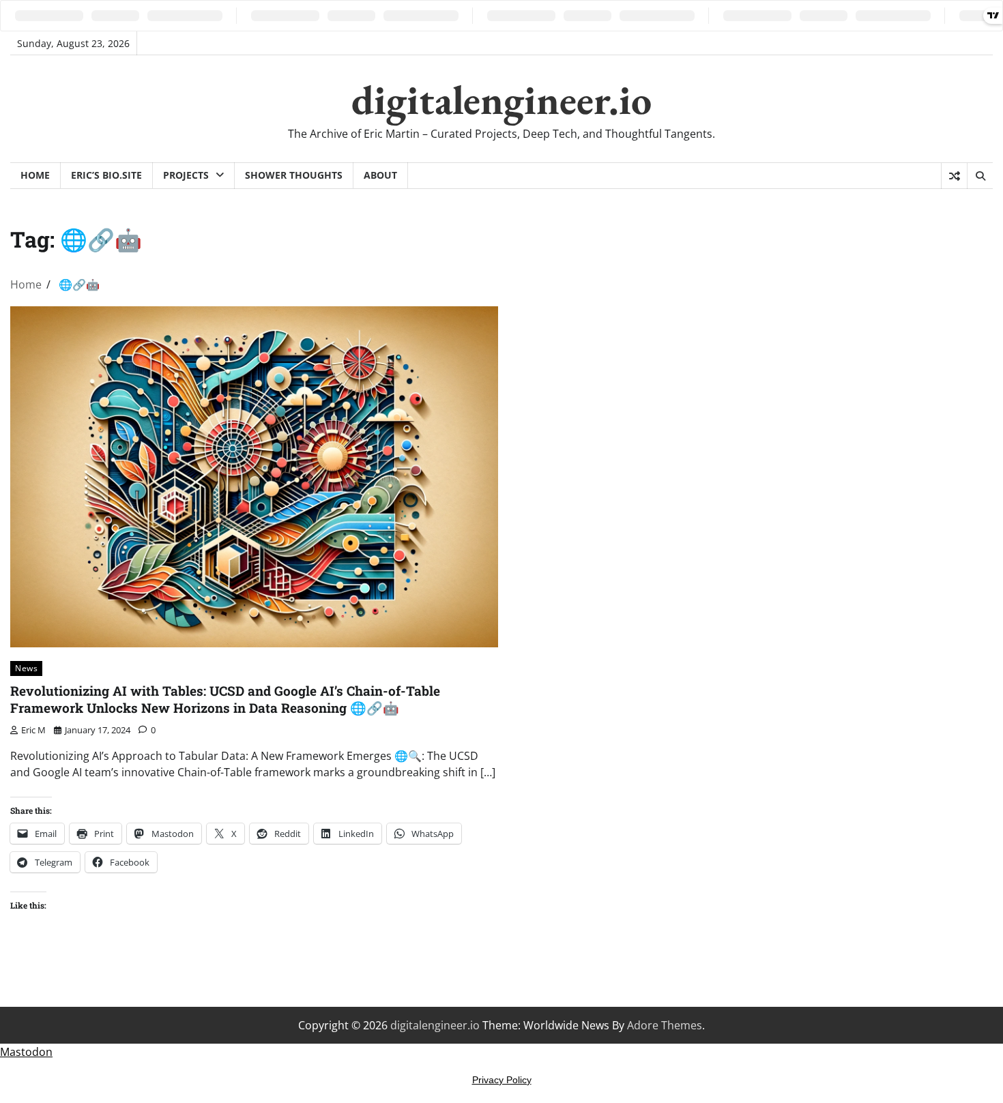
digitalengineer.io (501, 99)
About (380, 174)
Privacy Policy (502, 1079)
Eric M (33, 730)
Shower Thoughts (294, 174)
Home (35, 174)
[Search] (980, 176)
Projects (186, 174)
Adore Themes (664, 1025)
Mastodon (26, 1051)
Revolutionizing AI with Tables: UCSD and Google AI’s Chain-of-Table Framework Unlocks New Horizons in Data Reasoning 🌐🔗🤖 (225, 699)
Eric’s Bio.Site (106, 174)
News (26, 668)
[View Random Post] (954, 176)
